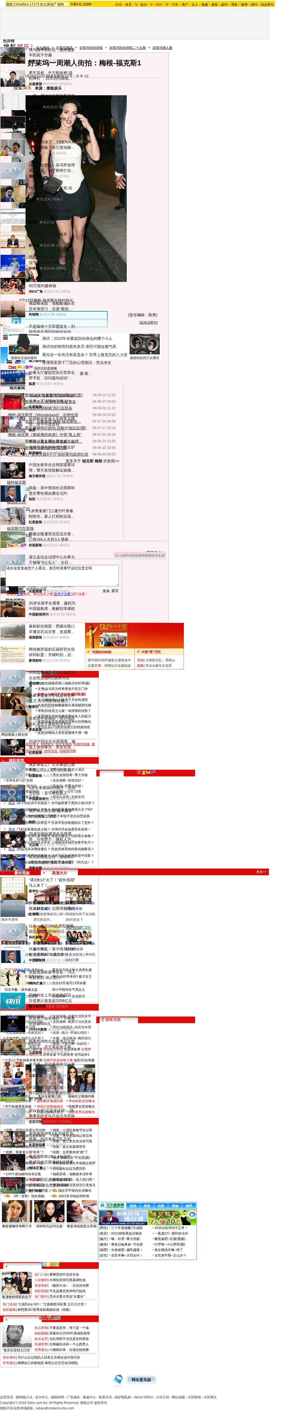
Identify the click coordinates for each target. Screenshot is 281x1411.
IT (167, 5)
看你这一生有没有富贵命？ (65, 354)
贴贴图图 (41, 1333)
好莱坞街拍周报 (91, 48)
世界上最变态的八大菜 (108, 354)
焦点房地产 (48, 4)
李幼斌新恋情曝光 (82, 1101)
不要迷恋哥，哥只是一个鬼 (69, 1328)
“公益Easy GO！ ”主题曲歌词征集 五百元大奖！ (52, 1304)
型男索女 (41, 1350)
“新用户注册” (62, 594)
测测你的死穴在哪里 (144, 358)
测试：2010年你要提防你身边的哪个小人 (77, 338)
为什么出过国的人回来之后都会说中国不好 (49, 1357)
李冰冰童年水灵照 (158, 666)
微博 (244, 5)
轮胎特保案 (82, 744)
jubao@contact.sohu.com (55, 1408)
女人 (195, 5)
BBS (254, 5)
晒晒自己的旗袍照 (31, 1363)
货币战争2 (81, 1055)
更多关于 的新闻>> (92, 461)
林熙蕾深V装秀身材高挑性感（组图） (45, 1310)
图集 (140, 666)
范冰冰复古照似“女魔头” (67, 1296)
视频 (204, 5)
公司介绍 (162, 1397)
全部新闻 (194, 1397)
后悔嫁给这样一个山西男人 (69, 1344)
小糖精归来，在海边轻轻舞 (69, 1350)
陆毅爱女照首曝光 (82, 1106)
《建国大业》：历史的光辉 (69, 1285)
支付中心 (41, 1397)
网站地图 (178, 1397)
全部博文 (210, 1397)
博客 (234, 5)
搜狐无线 (113, 1019)
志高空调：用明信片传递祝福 (109, 666)
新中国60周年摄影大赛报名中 (109, 660)
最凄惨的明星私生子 (17, 1297)
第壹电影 (41, 1285)
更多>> (261, 872)
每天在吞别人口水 (17, 1350)
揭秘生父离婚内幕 (81, 1096)
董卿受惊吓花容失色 (64, 1274)
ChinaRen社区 (50, 1317)
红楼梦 (86, 1049)
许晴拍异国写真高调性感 (67, 1280)
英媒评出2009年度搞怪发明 (69, 1333)
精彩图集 (9, 1310)
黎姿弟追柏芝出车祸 (82, 1226)
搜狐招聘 (57, 1397)
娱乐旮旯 (41, 1339)
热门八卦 (41, 1274)
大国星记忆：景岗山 (160, 660)
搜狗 (60, 4)
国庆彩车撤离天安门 (114, 650)
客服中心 (89, 1397)
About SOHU (143, 1397)
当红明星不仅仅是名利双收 (69, 1339)
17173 (34, 4)
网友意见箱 (141, 1380)
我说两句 (267, 5)
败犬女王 (85, 976)
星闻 (140, 660)
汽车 (175, 5)
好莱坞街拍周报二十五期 (127, 48)
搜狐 (9, 4)
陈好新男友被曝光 (82, 1112)
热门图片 (41, 1296)
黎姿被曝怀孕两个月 (17, 1226)
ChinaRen (21, 4)
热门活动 (9, 1304)
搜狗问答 (146, 772)
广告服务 (73, 1397)
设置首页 (6, 1397)
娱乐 (143, 5)
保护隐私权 (123, 1397)
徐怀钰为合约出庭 (49, 1226)
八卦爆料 (41, 1280)
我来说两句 (148, 322)
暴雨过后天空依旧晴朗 (61, 1363)
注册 (20, 594)
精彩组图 (41, 1291)
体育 (128, 5)
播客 (214, 5)
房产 (185, 5)
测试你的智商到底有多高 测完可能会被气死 (79, 346)
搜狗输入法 (24, 1397)
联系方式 (105, 1397)
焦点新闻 (41, 1328)
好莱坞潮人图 (162, 48)
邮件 (224, 5)
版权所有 (100, 1403)
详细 (177, 654)
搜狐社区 (50, 1264)
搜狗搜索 (17, 545)
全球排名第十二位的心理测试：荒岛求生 (76, 362)
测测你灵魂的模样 (24, 358)
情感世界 (41, 1344)
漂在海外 (9, 1357)
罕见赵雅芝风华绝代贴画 (67, 1291)
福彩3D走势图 (84, 1060)
